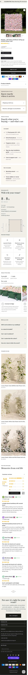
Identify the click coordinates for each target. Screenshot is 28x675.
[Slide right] (23, 35)
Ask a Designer (13, 615)
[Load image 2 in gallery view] (10, 35)
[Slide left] (4, 35)
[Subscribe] (25, 649)
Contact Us (3, 628)
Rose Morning (15, 670)
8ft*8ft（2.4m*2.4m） (6, 53)
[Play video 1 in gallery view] (13, 35)
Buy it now (13, 73)
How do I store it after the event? (10, 343)
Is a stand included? (7, 329)
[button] (11, 591)
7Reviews (5, 485)
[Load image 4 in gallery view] (19, 35)
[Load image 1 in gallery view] (7, 35)
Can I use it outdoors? (7, 334)
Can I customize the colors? (9, 338)
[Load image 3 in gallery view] (16, 35)
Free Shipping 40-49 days (7, 58)
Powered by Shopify (13, 672)
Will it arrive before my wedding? (10, 324)
